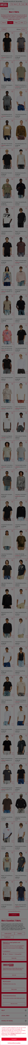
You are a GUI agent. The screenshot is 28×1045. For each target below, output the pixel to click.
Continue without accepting (14, 1043)
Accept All (14, 1039)
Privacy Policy (5, 1034)
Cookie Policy (13, 1034)
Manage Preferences (16, 1033)
